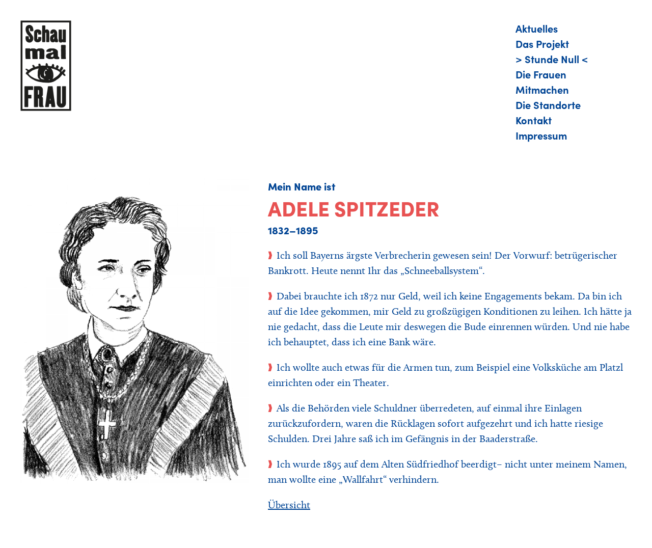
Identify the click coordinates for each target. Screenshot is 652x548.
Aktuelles (536, 28)
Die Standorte (548, 104)
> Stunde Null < (551, 58)
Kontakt (533, 120)
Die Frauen (540, 74)
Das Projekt (542, 43)
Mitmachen (542, 89)
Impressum (541, 135)
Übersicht (289, 505)
